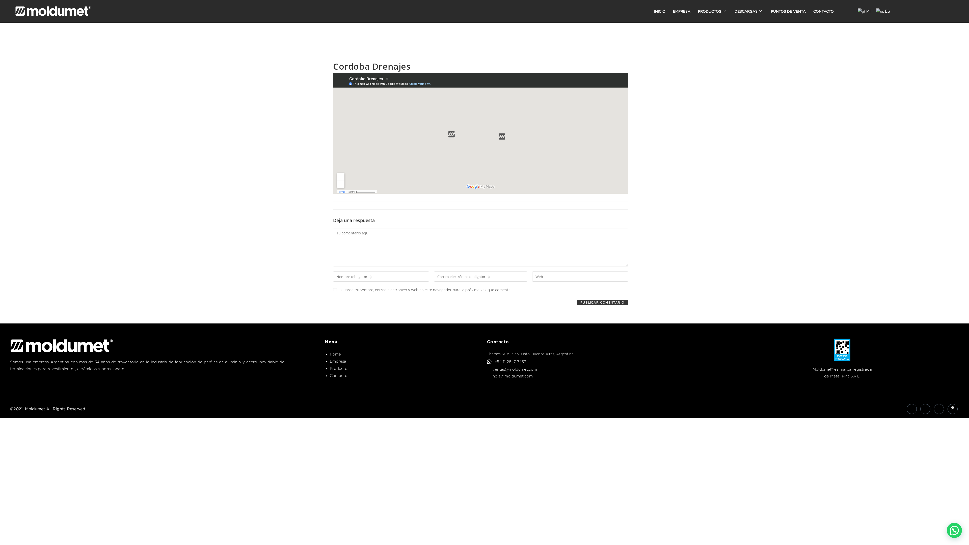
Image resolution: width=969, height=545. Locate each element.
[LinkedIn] (925, 409)
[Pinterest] (953, 409)
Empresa (681, 11)
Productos (709, 11)
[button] (954, 530)
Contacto (823, 11)
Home (335, 354)
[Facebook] (912, 409)
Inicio (659, 11)
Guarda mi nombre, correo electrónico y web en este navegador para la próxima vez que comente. (426, 290)
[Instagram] (939, 409)
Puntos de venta (788, 11)
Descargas (746, 11)
